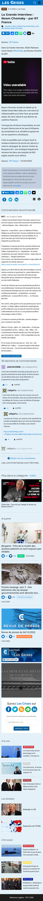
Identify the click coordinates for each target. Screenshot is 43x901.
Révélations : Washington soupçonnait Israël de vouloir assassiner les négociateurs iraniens (32, 885)
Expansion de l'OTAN (31, 826)
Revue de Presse (24, 636)
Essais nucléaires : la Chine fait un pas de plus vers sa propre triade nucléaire (32, 852)
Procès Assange (25, 597)
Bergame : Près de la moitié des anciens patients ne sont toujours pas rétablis (21, 549)
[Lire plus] (17, 186)
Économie (27, 862)
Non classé (28, 879)
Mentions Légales (17, 897)
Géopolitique (28, 747)
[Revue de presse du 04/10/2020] (21, 619)
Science (27, 763)
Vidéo (4, 9)
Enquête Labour (11, 26)
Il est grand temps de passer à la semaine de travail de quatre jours (31, 868)
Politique (27, 780)
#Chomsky (18, 51)
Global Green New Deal (25, 26)
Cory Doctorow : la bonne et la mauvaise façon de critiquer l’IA (32, 769)
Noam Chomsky (16, 28)
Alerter (17, 385)
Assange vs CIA (29, 809)
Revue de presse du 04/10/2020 (18, 632)
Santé (21, 556)
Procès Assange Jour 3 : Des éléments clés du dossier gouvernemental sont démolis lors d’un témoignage (19, 590)
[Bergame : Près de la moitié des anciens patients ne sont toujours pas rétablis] (21, 532)
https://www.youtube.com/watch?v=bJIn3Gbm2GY (20, 264)
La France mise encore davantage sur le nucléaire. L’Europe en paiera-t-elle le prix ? (31, 753)
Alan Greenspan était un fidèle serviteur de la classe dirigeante (32, 786)
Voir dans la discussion (11, 356)
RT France (13, 42)
